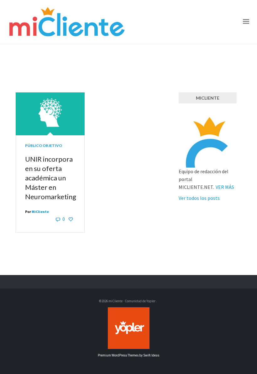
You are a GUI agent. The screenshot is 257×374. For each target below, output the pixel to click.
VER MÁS (225, 187)
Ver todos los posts (199, 198)
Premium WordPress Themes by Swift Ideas (128, 355)
